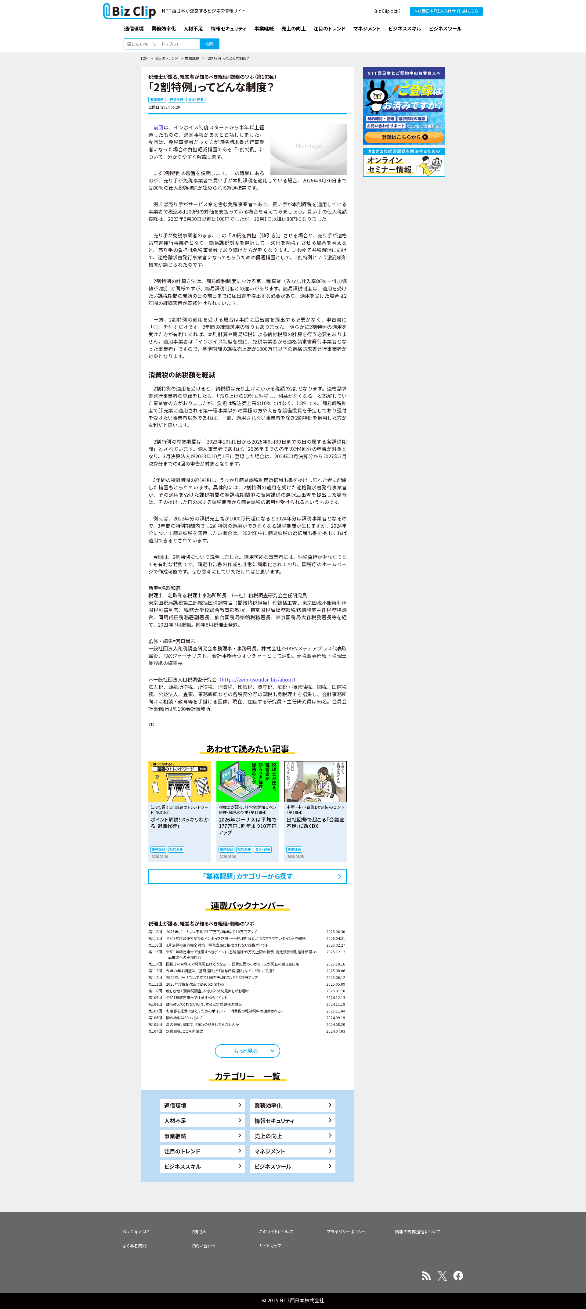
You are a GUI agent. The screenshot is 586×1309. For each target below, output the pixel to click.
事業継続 (175, 1136)
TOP (144, 58)
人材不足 (175, 1120)
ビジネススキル (182, 1166)
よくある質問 (134, 1245)
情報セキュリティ (275, 1120)
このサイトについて (276, 1231)
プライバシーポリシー (346, 1231)
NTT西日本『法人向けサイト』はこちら (446, 11)
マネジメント (270, 1151)
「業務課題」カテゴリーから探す (248, 876)
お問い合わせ (203, 1245)
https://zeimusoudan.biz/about (257, 679)
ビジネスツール (273, 1166)
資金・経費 (196, 99)
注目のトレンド (166, 58)
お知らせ (199, 1231)
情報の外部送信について (417, 1231)
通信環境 (175, 1105)
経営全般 (176, 99)
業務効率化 (268, 1105)
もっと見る (245, 1051)
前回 (159, 127)
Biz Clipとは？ (387, 11)
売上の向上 (268, 1136)
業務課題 (192, 58)
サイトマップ (270, 1245)
